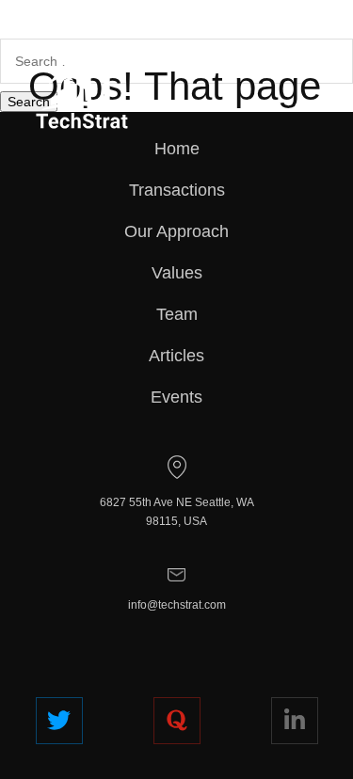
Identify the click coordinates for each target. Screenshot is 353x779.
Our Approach (176, 231)
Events (176, 397)
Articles (176, 355)
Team (177, 314)
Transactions (177, 190)
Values (177, 272)
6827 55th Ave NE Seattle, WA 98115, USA (177, 512)
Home (177, 148)
